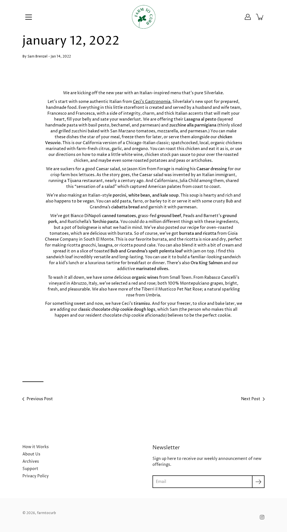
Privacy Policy (35, 476)
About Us (31, 454)
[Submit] (258, 481)
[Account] (247, 16)
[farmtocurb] (143, 17)
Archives (30, 461)
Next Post (250, 399)
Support (30, 468)
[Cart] (260, 16)
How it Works (35, 447)
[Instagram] (262, 517)
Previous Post (40, 399)
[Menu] (28, 17)
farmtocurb (46, 513)
